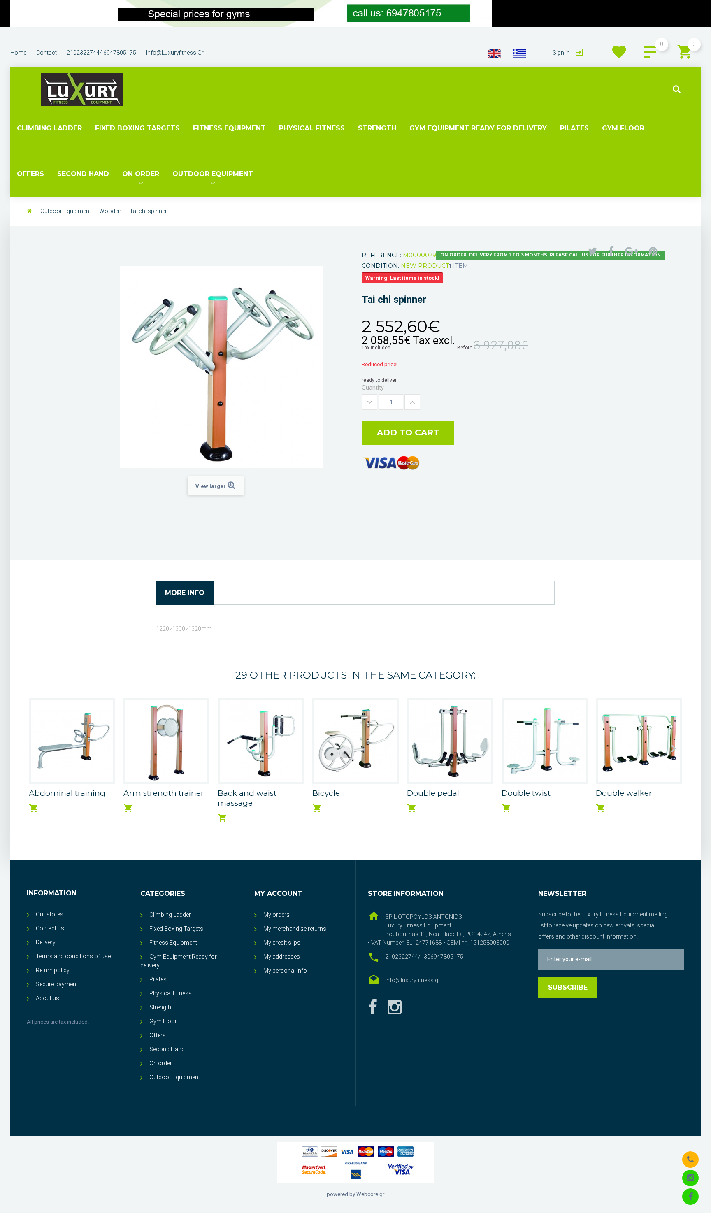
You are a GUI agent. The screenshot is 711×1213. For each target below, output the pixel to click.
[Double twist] (545, 741)
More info (184, 593)
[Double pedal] (450, 741)
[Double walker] (639, 741)
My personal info (285, 970)
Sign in (562, 52)
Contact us (50, 928)
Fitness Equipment (229, 128)
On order (140, 174)
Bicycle (326, 793)
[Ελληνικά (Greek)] (519, 53)
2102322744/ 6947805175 (101, 52)
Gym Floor (623, 128)
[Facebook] (372, 1007)
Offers (30, 174)
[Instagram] (690, 1177)
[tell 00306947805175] (251, 13)
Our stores (49, 914)
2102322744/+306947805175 (424, 956)
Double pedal (433, 793)
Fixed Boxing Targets (137, 128)
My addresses (281, 956)
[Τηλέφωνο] (690, 1159)
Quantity (373, 387)
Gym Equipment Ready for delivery (478, 128)
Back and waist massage (247, 798)
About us (47, 998)
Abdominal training (67, 793)
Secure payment (57, 984)
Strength (377, 128)
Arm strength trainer (163, 793)
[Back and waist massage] (261, 741)
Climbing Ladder (49, 128)
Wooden (110, 211)
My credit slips (281, 942)
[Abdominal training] (72, 741)
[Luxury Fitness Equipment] (82, 89)
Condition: (380, 266)
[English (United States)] (494, 53)
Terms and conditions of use (73, 956)
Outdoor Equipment (212, 174)
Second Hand (83, 174)
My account (278, 893)
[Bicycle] (355, 741)
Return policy (53, 970)
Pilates (574, 128)
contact (46, 52)
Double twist (526, 793)
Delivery (46, 942)
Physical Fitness (312, 128)
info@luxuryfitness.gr (175, 52)
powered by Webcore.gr (355, 1194)
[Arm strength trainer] (166, 741)
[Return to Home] (29, 211)
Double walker (624, 793)
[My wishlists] (619, 51)
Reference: (381, 255)
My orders (276, 914)
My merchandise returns (294, 928)
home (18, 52)
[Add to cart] (34, 808)
